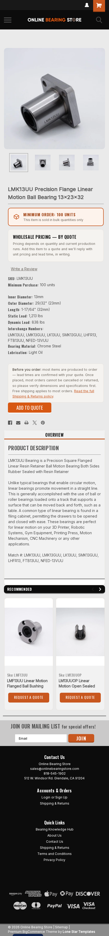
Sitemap (61, 927)
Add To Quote (29, 407)
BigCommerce (33, 932)
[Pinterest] (43, 423)
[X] (35, 423)
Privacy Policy (54, 860)
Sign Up (61, 797)
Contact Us (54, 842)
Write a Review (24, 269)
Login (46, 797)
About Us (54, 835)
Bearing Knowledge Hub (55, 829)
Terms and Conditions (54, 854)
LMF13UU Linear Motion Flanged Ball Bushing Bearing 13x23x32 (27, 686)
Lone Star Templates (79, 932)
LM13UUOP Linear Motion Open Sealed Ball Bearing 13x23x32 (78, 686)
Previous (8, 99)
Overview (54, 435)
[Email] (18, 423)
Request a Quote (29, 697)
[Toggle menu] (7, 20)
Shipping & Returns (54, 803)
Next (101, 99)
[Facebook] (10, 423)
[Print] (26, 423)
